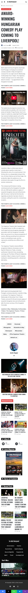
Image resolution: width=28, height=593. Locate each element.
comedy (17, 324)
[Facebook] (10, 586)
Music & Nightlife (9, 552)
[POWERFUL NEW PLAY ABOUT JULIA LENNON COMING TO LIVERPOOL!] (21, 424)
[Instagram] (18, 586)
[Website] (14, 356)
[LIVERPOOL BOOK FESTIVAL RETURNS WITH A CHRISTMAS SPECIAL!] (7, 424)
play (5, 334)
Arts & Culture (9, 5)
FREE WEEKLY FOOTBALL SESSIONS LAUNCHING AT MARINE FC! (19, 524)
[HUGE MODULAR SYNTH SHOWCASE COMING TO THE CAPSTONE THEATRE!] (14, 366)
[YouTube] (14, 586)
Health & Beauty (19, 549)
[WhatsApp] (14, 591)
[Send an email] (9, 45)
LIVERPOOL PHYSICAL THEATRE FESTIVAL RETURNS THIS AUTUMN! (7, 413)
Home (3, 5)
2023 (9, 324)
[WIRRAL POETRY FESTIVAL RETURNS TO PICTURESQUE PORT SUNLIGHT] (21, 407)
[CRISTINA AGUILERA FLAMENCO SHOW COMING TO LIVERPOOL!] (14, 386)
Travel (11, 555)
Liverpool (9, 331)
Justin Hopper (6, 45)
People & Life (19, 552)
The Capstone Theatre (17, 334)
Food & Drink (8, 549)
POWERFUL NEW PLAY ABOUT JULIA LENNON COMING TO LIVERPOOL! (20, 430)
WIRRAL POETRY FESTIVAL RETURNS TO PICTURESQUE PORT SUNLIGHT (20, 414)
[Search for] (26, 2)
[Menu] (2, 2)
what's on (14, 337)
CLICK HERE (8, 87)
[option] (14, 570)
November (19, 331)
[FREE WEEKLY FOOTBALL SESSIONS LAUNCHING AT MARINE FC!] (21, 515)
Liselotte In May (19, 327)
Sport (5, 555)
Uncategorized (20, 555)
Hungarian (7, 327)
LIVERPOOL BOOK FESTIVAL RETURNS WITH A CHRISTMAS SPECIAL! (7, 430)
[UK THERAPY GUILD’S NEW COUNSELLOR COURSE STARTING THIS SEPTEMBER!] (21, 492)
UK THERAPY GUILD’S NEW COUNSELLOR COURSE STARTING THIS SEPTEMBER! (20, 502)
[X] (8, 591)
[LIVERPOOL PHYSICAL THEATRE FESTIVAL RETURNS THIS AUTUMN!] (7, 407)
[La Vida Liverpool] (10, 2)
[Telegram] (19, 591)
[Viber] (25, 591)
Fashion (19, 545)
